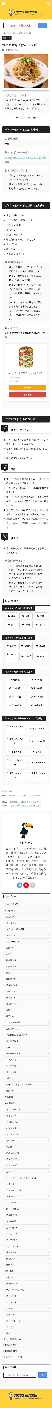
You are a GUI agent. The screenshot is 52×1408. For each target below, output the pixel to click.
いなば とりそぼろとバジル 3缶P (25, 373)
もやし (29, 157)
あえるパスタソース (38, 775)
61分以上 (38, 705)
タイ (13, 624)
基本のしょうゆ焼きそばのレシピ (25, 802)
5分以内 (16, 679)
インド (42, 624)
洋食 (28, 616)
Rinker (18, 377)
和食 (13, 616)
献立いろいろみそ (16, 741)
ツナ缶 (38, 752)
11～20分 (16, 688)
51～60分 (16, 705)
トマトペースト (38, 762)
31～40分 (16, 697)
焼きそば (8, 791)
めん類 (42, 646)
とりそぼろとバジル (15, 157)
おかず (13, 646)
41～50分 (38, 697)
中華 (42, 616)
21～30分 (38, 688)
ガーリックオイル (16, 728)
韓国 (28, 624)
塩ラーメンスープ (16, 775)
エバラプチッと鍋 (16, 762)
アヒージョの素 (38, 741)
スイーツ (13, 656)
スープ (28, 656)
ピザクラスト (38, 728)
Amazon (27, 387)
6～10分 (38, 679)
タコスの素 (16, 752)
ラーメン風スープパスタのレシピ (25, 805)
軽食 (42, 656)
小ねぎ (37, 157)
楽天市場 (27, 394)
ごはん (28, 646)
